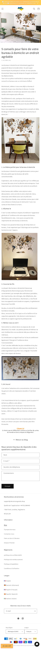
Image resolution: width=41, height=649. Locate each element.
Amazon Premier (9, 543)
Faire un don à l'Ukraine (11, 538)
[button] (2, 9)
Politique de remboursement (13, 559)
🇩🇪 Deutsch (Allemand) (11, 585)
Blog (5, 525)
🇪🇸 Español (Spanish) (11, 594)
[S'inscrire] (35, 611)
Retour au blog (22, 440)
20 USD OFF (7, 646)
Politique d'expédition (11, 564)
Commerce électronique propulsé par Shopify (25, 645)
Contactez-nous (9, 534)
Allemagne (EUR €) (13, 631)
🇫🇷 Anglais (7, 581)
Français (28, 631)
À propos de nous (9, 529)
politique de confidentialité (13, 555)
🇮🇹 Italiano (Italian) (10, 598)
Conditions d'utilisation (11, 568)
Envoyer (7, 486)
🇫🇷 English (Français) (10, 590)
